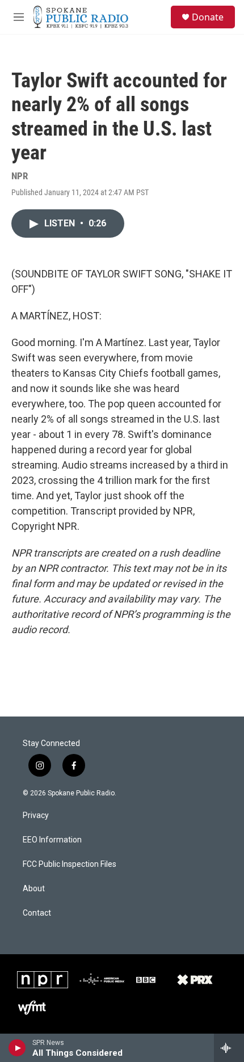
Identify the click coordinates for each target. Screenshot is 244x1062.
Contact (37, 913)
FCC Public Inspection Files (69, 864)
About (34, 888)
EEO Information (52, 840)
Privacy (36, 815)
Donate (208, 17)
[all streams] (229, 1048)
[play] (17, 1047)
